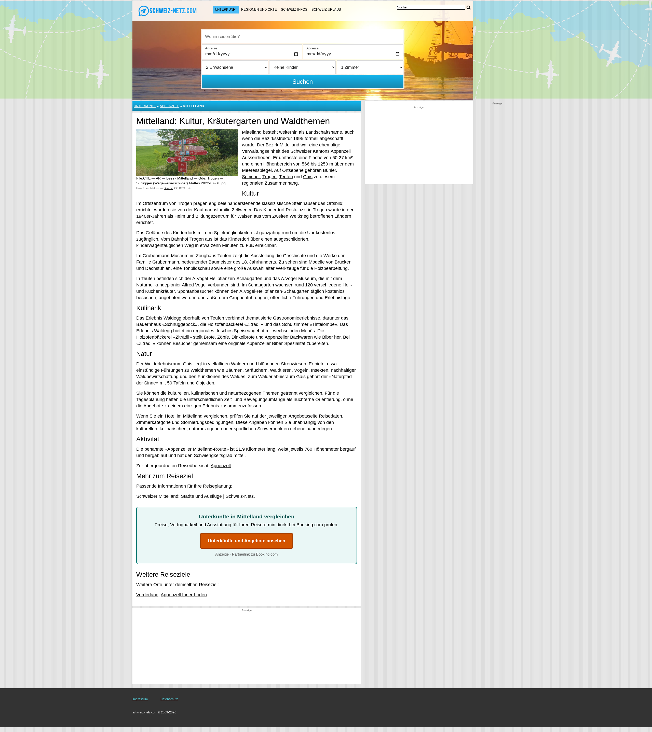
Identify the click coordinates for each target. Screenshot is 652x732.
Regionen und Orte (259, 9)
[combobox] (302, 37)
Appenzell (169, 106)
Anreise (211, 48)
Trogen (269, 176)
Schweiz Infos (294, 9)
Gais (308, 176)
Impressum (140, 699)
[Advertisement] (246, 648)
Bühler (329, 170)
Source (168, 188)
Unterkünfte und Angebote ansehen (246, 540)
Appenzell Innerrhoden (184, 594)
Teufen (286, 176)
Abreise (312, 48)
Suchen (302, 81)
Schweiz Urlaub (326, 9)
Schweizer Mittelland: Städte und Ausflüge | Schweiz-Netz (195, 496)
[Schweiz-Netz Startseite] (167, 10)
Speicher (251, 176)
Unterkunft (226, 9)
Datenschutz (169, 699)
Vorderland (147, 594)
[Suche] (469, 7)
